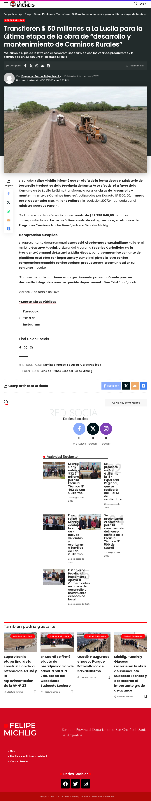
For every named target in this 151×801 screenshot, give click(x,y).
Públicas (49, 302)
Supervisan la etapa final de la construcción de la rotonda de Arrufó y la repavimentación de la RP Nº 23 (20, 671)
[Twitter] (75, 783)
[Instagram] (31, 348)
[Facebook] (20, 348)
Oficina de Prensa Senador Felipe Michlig (64, 371)
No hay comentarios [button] (128, 402)
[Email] (42, 66)
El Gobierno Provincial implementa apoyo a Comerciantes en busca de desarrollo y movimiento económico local (79, 584)
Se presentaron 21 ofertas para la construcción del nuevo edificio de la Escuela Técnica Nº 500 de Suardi (114, 531)
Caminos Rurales (54, 365)
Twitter (29, 318)
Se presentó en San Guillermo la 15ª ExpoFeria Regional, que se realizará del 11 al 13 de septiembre (113, 482)
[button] (7, 4)
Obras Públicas (14, 20)
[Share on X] (31, 66)
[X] (26, 348)
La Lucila (73, 365)
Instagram (31, 324)
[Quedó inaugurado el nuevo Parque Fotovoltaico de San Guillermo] (93, 642)
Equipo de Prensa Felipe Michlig (41, 76)
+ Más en (26, 302)
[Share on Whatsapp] (36, 66)
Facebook (30, 311)
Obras (38, 302)
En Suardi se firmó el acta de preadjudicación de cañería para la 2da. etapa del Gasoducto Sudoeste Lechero (57, 671)
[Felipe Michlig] (22, 4)
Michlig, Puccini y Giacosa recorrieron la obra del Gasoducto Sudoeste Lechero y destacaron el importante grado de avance (130, 673)
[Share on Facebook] (25, 66)
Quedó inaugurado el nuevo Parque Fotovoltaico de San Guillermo (93, 663)
